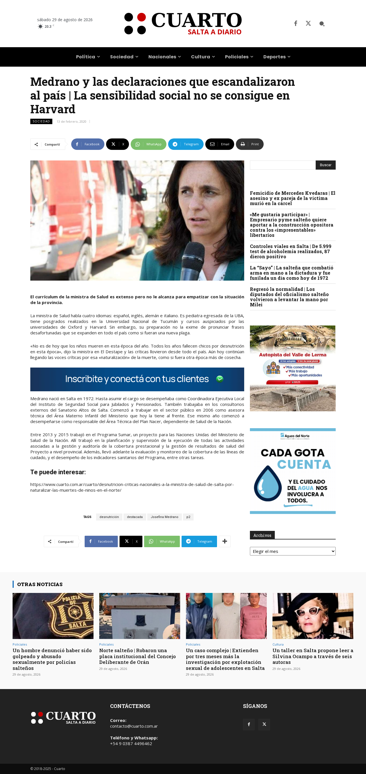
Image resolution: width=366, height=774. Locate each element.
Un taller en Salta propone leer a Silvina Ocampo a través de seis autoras (312, 656)
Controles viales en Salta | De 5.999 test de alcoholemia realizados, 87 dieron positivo (290, 251)
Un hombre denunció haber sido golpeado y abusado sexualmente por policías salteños (52, 659)
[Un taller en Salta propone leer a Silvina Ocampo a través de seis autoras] (312, 616)
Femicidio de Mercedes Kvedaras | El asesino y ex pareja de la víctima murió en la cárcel (292, 198)
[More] (225, 541)
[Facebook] (296, 24)
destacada (135, 517)
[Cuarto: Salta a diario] (183, 23)
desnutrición (109, 517)
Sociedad (41, 121)
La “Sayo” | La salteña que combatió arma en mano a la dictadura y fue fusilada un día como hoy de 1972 (291, 273)
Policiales (20, 644)
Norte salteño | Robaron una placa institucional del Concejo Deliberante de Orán (137, 656)
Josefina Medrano (164, 517)
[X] (308, 24)
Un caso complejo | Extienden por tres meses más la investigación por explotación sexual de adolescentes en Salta (225, 659)
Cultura (278, 644)
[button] (322, 24)
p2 (188, 517)
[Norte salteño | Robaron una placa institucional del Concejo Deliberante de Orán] (139, 616)
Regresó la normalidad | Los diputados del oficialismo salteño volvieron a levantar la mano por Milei (289, 296)
